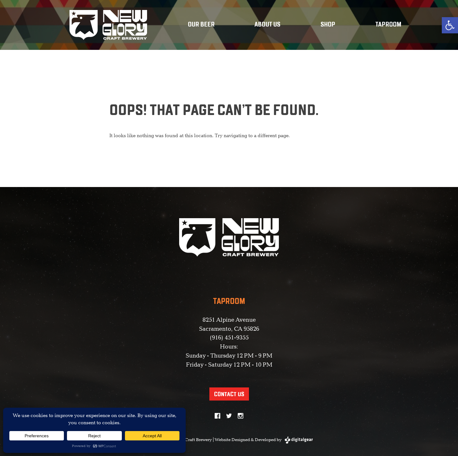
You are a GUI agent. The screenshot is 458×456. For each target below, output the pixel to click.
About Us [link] (267, 25)
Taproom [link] (388, 25)
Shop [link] (328, 25)
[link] (450, 25)
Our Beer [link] (201, 25)
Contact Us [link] (229, 394)
